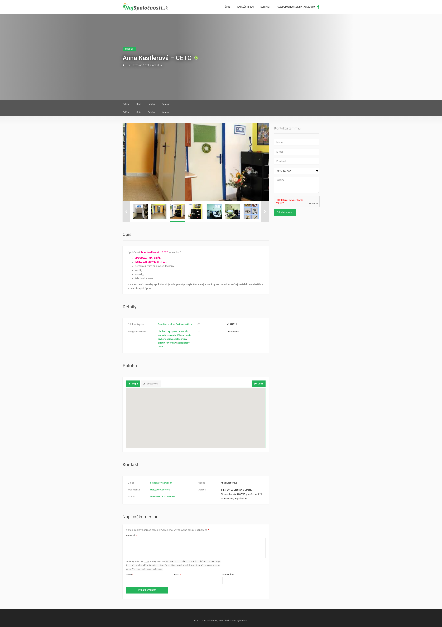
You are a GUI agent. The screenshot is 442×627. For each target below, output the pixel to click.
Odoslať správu (285, 212)
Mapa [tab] (135, 383)
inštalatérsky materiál (169, 335)
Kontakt (265, 7)
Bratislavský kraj (153, 65)
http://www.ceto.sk (160, 489)
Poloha (151, 104)
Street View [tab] (152, 383)
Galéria (126, 104)
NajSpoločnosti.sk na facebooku (296, 7)
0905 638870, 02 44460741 (163, 496)
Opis (138, 104)
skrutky (161, 342)
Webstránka (228, 574)
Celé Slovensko (134, 65)
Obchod (162, 331)
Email (177, 574)
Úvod (227, 7)
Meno (129, 574)
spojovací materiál (177, 331)
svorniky (171, 342)
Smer (260, 383)
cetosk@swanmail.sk (161, 482)
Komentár (131, 535)
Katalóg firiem (245, 7)
